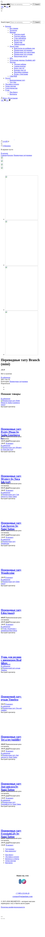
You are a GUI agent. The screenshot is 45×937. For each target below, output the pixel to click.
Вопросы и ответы (12, 859)
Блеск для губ (19, 68)
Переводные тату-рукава (23, 54)
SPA (11, 58)
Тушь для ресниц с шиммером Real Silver (11, 660)
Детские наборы (20, 64)
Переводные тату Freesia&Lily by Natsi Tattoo (11, 833)
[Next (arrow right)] (4, 918)
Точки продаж (10, 86)
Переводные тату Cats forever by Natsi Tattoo (11, 525)
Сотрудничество (11, 88)
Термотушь (18, 42)
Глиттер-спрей (19, 34)
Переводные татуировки (23, 50)
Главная (4, 155)
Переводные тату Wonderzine (11, 571)
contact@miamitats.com (23, 896)
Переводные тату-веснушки (24, 52)
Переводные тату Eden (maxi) (11, 611)
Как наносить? (10, 851)
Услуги (7, 78)
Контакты (13, 94)
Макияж (13, 32)
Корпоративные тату (17, 80)
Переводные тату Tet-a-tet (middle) (11, 738)
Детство (13, 62)
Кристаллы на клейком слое (24, 48)
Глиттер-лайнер (20, 36)
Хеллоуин (13, 30)
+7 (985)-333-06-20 (22, 893)
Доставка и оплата (12, 84)
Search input (5, 22)
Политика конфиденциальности (13, 907)
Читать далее (5, 664)
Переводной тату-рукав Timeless (11, 698)
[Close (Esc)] (2, 916)
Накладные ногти (20, 56)
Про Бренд (14, 92)
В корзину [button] (9, 443)
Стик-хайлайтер (20, 38)
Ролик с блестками (21, 74)
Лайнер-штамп (19, 44)
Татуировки (9, 849)
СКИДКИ (13, 76)
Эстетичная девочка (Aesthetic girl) (22, 60)
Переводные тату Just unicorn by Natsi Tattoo (11, 786)
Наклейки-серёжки (21, 72)
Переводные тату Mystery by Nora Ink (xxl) (11, 478)
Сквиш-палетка (20, 66)
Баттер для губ (19, 40)
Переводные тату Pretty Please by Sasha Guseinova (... (11, 433)
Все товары (14, 28)
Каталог (8, 26)
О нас (7, 90)
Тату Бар (13, 82)
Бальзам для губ (20, 70)
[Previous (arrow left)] (2, 918)
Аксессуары (14, 46)
